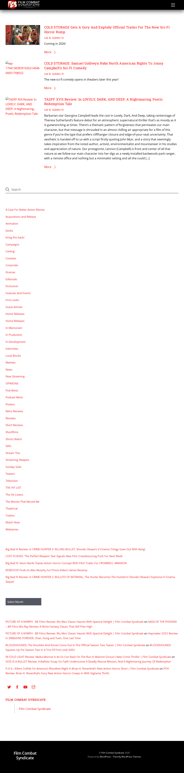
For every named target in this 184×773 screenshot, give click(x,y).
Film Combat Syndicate (26, 699)
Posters (10, 404)
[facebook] (17, 686)
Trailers (10, 515)
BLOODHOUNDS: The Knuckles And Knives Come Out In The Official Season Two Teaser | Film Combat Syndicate (75, 645)
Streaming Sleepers (17, 460)
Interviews (12, 348)
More (47, 52)
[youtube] (25, 686)
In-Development (16, 342)
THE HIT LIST (13, 487)
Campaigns (12, 244)
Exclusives (12, 286)
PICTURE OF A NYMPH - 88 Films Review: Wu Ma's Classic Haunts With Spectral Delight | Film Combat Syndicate (74, 621)
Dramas (10, 272)
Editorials (11, 279)
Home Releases (15, 314)
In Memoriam (14, 328)
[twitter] (9, 686)
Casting (10, 251)
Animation (12, 223)
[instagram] (33, 686)
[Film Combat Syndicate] (24, 8)
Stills (8, 446)
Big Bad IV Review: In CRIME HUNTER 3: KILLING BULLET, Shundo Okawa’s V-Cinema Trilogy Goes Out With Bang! (75, 549)
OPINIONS (12, 383)
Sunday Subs (13, 467)
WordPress (105, 756)
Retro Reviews (14, 411)
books (9, 230)
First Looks (12, 300)
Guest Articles (14, 307)
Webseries (12, 529)
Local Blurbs (13, 355)
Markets (10, 362)
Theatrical (12, 508)
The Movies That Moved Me (22, 501)
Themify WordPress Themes (127, 756)
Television (12, 480)
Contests (11, 258)
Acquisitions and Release (21, 216)
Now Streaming (15, 376)
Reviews (11, 418)
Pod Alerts (12, 390)
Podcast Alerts (14, 397)
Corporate (12, 265)
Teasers (10, 473)
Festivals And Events (18, 293)
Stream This (13, 453)
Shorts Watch (14, 439)
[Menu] (173, 4)
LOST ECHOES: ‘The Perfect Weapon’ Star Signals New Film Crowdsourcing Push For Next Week (64, 556)
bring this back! (15, 237)
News (9, 369)
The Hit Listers (14, 494)
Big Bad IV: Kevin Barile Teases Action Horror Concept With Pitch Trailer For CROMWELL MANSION (66, 563)
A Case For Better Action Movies (25, 209)
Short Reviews (14, 425)
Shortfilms (12, 432)
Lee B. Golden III (54, 37)
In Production (14, 334)
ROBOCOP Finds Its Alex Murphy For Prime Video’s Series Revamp (46, 570)
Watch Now (13, 522)
